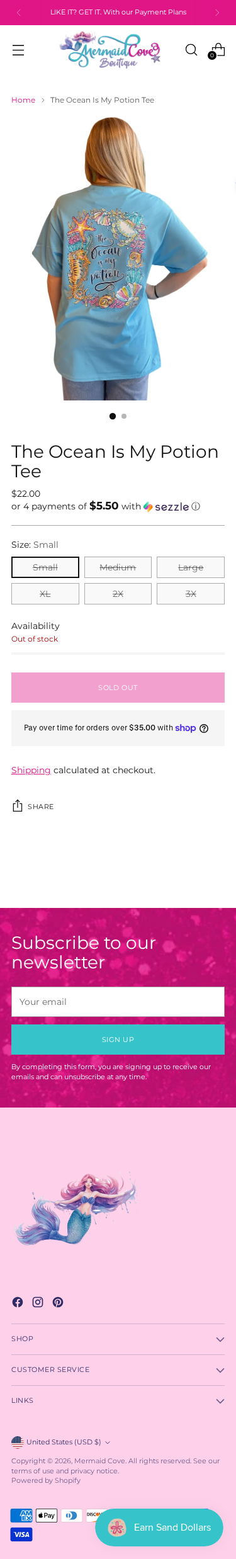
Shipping (31, 770)
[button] (118, 506)
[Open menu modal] (18, 49)
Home (23, 100)
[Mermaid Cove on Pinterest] (59, 1304)
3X (191, 594)
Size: (35, 545)
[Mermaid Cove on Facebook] (18, 1304)
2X (118, 594)
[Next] (217, 12)
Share (41, 807)
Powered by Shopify (46, 1481)
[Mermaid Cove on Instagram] (39, 1304)
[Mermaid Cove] (117, 49)
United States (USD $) (63, 1442)
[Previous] (19, 12)
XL (45, 594)
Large (190, 567)
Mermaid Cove (99, 1461)
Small (45, 567)
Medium (117, 567)
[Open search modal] (191, 49)
